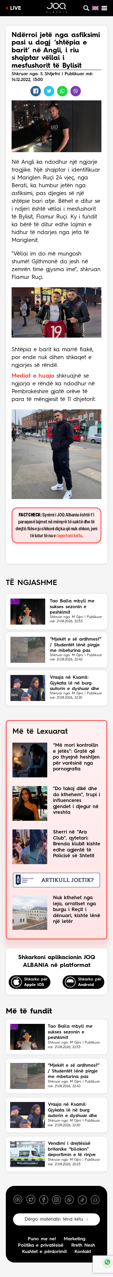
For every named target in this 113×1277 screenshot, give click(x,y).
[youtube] (18, 1200)
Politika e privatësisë (40, 1245)
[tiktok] (82, 1200)
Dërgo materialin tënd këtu (54, 1219)
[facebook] (43, 1200)
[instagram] (56, 1200)
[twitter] (30, 1200)
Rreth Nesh (83, 1245)
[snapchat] (95, 1200)
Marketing (74, 1239)
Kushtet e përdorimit (44, 1252)
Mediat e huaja (33, 376)
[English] (95, 8)
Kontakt (82, 1252)
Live (15, 8)
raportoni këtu (69, 536)
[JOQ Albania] (57, 8)
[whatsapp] (69, 1200)
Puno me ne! (42, 1239)
